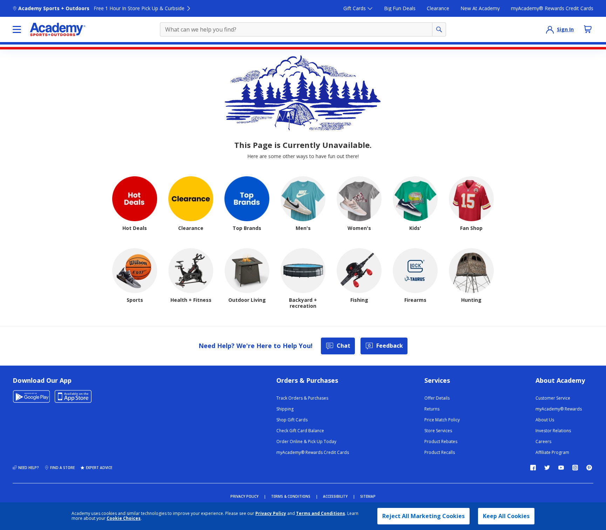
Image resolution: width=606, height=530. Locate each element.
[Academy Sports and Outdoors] (57, 29)
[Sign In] (550, 29)
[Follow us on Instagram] (575, 467)
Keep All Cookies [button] (506, 516)
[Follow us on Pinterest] (589, 467)
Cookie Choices (124, 518)
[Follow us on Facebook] (533, 467)
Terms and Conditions (320, 513)
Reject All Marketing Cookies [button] (423, 516)
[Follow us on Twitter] (547, 467)
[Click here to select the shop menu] (17, 29)
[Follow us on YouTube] (561, 467)
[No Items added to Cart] (587, 29)
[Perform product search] (439, 29)
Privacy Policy (270, 513)
